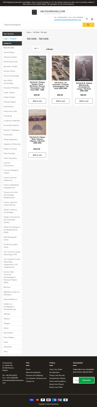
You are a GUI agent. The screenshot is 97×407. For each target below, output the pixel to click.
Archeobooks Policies (57, 378)
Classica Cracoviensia (9, 164)
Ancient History (9, 71)
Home (29, 32)
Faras (6, 342)
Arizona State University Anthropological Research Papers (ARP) (10, 277)
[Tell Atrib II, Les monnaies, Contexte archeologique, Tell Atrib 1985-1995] (60, 68)
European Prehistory (11, 88)
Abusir (6, 328)
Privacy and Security (57, 375)
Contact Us (30, 381)
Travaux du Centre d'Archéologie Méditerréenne (11, 195)
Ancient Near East (11, 62)
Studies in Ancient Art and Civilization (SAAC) (12, 219)
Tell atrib (44, 32)
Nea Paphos (8, 333)
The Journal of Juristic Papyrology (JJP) (12, 253)
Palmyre (7, 319)
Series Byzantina (10, 158)
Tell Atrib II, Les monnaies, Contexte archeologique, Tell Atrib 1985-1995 (60, 85)
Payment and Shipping (34, 375)
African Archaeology (11, 76)
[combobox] (48, 24)
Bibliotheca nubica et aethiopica (11, 293)
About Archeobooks (33, 372)
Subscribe (86, 380)
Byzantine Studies (11, 66)
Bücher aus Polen (56, 387)
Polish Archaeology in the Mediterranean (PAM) (12, 229)
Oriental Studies (10, 102)
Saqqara (7, 323)
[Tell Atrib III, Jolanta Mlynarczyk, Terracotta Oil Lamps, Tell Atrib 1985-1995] (84, 68)
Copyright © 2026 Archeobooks (48, 404)
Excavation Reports (11, 125)
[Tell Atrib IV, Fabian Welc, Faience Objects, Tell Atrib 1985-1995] (37, 122)
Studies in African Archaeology (10, 211)
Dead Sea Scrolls (10, 111)
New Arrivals (9, 48)
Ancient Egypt (9, 52)
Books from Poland (56, 384)
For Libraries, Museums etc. (36, 378)
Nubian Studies (9, 97)
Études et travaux (10, 149)
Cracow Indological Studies (11, 171)
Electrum (7, 287)
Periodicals (8, 116)
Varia (5, 352)
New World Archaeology (8, 81)
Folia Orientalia (9, 153)
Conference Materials (12, 121)
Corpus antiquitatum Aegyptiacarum (11, 186)
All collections (54, 372)
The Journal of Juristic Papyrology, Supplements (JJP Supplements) (12, 263)
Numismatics (9, 107)
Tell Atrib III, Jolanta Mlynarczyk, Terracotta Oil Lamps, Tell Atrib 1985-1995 (84, 87)
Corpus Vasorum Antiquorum (10, 178)
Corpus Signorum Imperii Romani (10, 203)
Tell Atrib (7, 314)
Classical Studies (10, 57)
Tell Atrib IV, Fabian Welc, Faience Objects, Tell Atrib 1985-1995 (37, 140)
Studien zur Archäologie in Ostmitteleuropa (10, 306)
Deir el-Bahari (9, 337)
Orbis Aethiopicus (10, 299)
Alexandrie (8, 347)
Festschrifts (8, 135)
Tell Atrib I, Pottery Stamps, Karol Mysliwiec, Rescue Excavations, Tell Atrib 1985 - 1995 (37, 86)
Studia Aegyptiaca (10, 139)
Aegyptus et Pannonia (12, 144)
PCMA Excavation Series (11, 245)
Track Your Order (55, 369)
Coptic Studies (9, 93)
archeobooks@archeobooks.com (67, 20)
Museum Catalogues (12, 130)
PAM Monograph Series (10, 238)
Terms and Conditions (57, 381)
